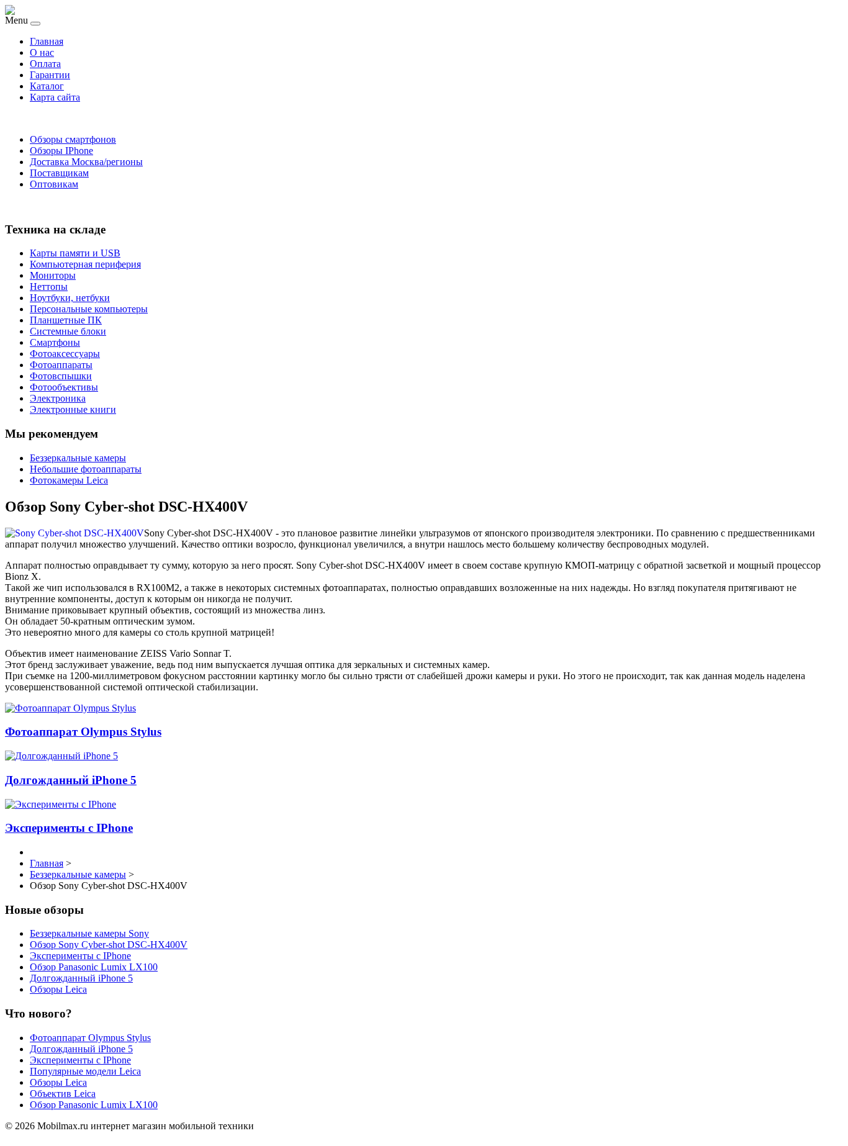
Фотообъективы (64, 387)
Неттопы (49, 286)
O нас (42, 52)
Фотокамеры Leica (69, 480)
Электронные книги (73, 409)
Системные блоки (68, 331)
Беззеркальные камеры (78, 458)
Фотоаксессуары (65, 353)
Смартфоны (55, 342)
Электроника (58, 398)
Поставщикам (59, 173)
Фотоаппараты (61, 364)
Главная (46, 41)
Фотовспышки (61, 376)
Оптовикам (54, 184)
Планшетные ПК (66, 320)
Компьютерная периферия (85, 264)
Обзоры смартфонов (73, 139)
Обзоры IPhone (61, 150)
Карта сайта (55, 97)
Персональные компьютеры (89, 309)
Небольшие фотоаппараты (86, 469)
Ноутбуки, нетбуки (70, 297)
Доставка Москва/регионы (86, 161)
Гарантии (50, 75)
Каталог (47, 86)
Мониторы (53, 275)
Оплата (45, 63)
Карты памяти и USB (75, 253)
